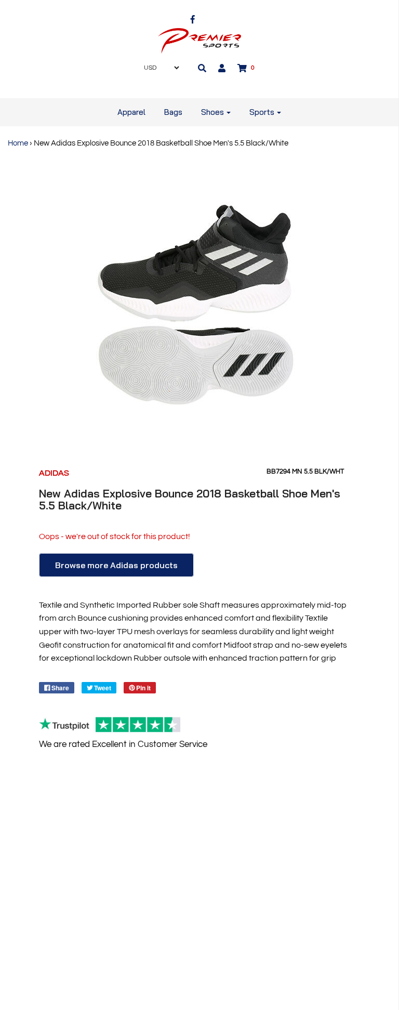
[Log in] (222, 68)
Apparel (131, 112)
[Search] (202, 68)
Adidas (54, 473)
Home (18, 143)
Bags (173, 112)
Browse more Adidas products (116, 565)
